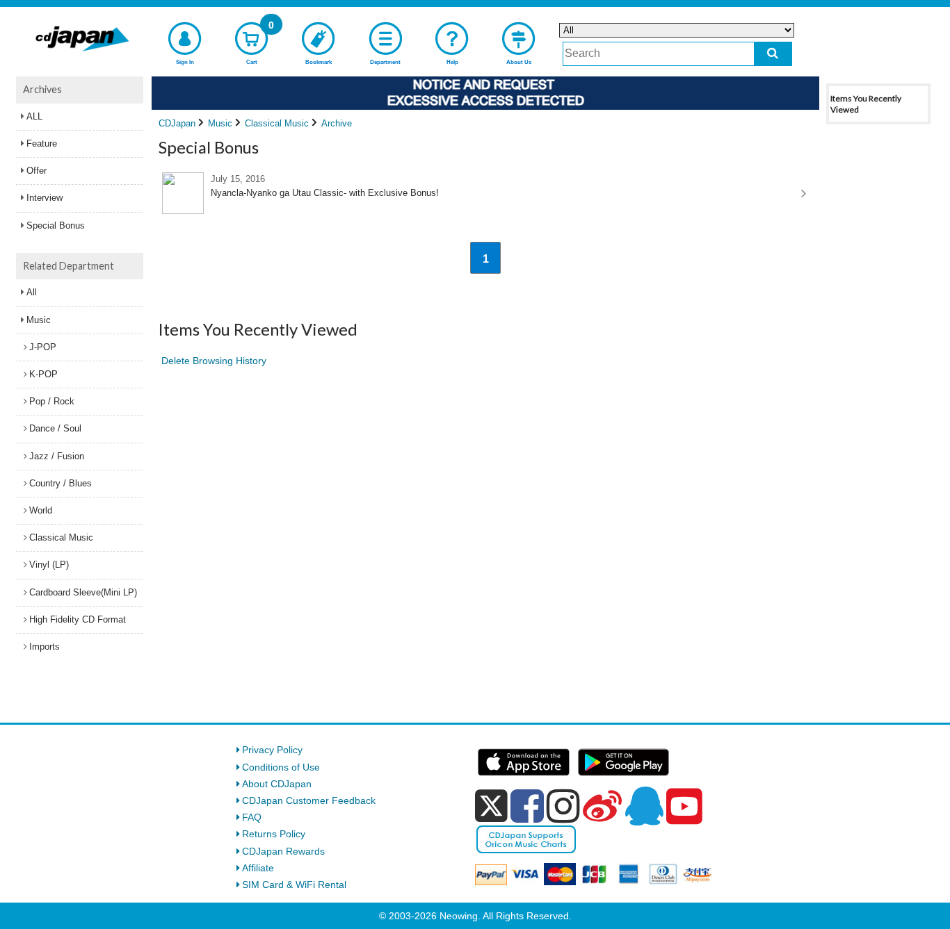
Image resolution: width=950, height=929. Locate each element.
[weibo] (602, 806)
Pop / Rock (51, 401)
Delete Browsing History (213, 360)
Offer (36, 170)
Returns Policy (273, 833)
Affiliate (258, 867)
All (31, 292)
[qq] (644, 806)
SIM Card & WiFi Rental (294, 884)
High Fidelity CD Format (77, 619)
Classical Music (61, 537)
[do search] (773, 54)
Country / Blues (60, 483)
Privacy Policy (272, 749)
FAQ (251, 817)
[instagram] (563, 806)
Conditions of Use (281, 767)
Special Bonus (55, 225)
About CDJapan (277, 783)
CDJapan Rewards (283, 851)
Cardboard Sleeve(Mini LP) (83, 592)
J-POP (42, 347)
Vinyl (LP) (49, 564)
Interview (44, 197)
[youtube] (684, 807)
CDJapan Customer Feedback (309, 800)
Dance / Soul (55, 428)
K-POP (43, 374)
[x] (491, 806)
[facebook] (527, 806)
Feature (41, 143)
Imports (44, 646)
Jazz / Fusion (56, 456)
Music (38, 320)
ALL (34, 116)
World (40, 510)
